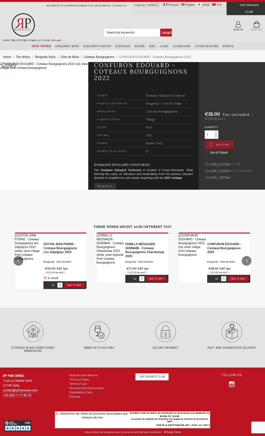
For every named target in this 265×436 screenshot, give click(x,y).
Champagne (182, 46)
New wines (41, 46)
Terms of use (78, 383)
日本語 (206, 4)
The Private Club (249, 8)
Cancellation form (81, 392)
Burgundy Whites (97, 46)
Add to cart (219, 144)
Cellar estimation (100, 6)
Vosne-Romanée (173, 170)
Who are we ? (53, 6)
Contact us (119, 6)
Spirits (228, 46)
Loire (164, 46)
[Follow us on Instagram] (232, 384)
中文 (219, 4)
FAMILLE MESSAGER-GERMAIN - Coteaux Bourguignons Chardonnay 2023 (144, 250)
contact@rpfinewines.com (20, 390)
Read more (105, 186)
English (190, 4)
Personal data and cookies (86, 388)
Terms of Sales (79, 379)
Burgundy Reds (67, 46)
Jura (152, 46)
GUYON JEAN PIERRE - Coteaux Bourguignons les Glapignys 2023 (60, 248)
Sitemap (75, 396)
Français (173, 4)
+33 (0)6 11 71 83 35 (17, 395)
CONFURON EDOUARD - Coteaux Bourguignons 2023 (224, 248)
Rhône (139, 46)
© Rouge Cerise (172, 432)
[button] (18, 261)
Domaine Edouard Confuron (165, 95)
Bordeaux (122, 46)
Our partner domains (75, 6)
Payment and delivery (83, 375)
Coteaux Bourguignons (162, 111)
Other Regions (206, 46)
